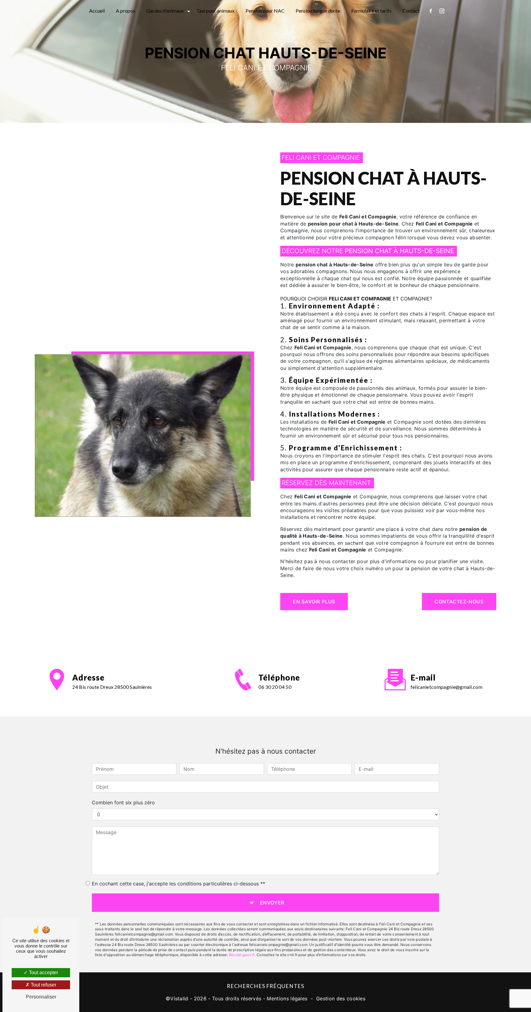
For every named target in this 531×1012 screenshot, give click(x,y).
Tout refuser (43, 984)
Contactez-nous (459, 601)
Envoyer (272, 903)
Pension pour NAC (265, 11)
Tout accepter (43, 972)
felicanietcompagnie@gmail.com (446, 687)
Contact (411, 11)
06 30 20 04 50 (274, 687)
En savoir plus (314, 601)
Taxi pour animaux (215, 11)
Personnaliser (41, 996)
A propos (125, 11)
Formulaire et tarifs (371, 11)
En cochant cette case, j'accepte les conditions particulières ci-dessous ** (178, 884)
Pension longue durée (318, 11)
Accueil (97, 11)
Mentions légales (287, 998)
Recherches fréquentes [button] (265, 986)
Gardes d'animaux (165, 11)
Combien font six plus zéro (123, 802)
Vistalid (179, 998)
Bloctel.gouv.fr (242, 954)
